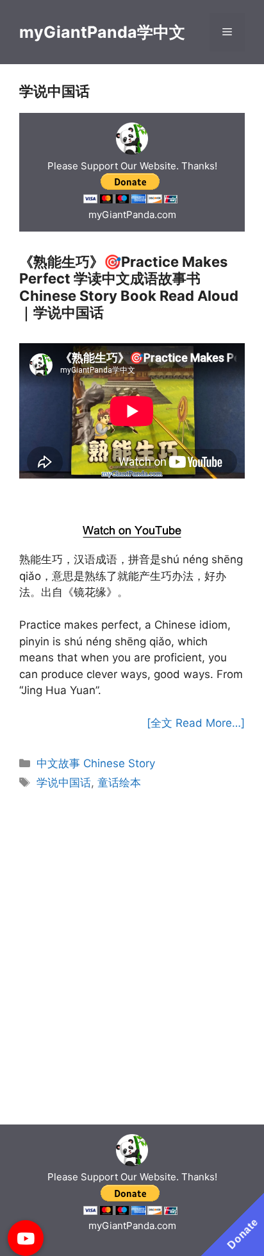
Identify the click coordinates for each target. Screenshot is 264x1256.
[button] (26, 1238)
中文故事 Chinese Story (96, 763)
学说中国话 (64, 782)
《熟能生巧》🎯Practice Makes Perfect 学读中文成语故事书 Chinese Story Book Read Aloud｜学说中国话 (128, 287)
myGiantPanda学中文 (102, 32)
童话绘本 (119, 782)
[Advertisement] (132, 498)
